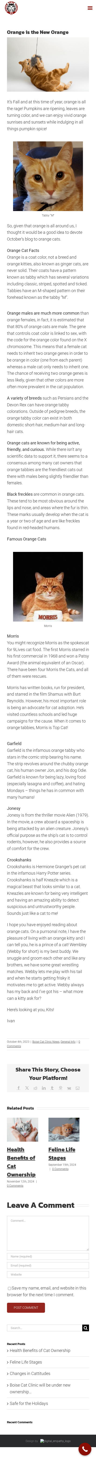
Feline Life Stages (61, 1153)
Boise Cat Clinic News (45, 1041)
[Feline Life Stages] (64, 1120)
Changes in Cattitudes (30, 1373)
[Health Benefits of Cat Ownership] (22, 1120)
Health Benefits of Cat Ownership (40, 1350)
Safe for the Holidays (29, 1403)
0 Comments (15, 1185)
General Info (68, 1041)
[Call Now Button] (85, 1449)
